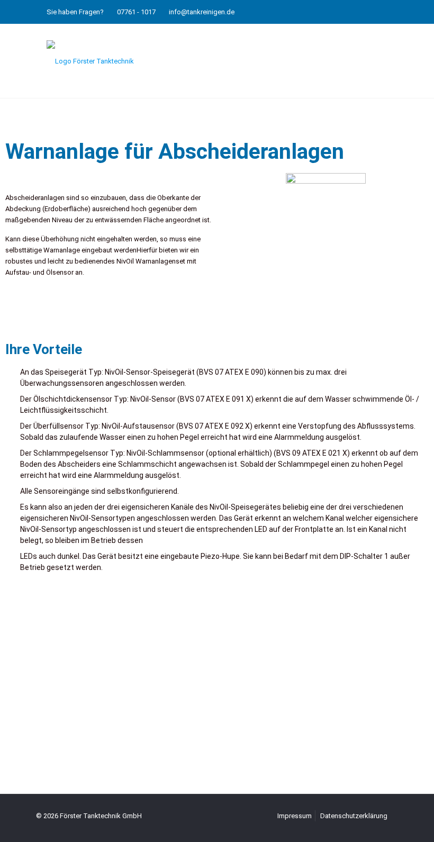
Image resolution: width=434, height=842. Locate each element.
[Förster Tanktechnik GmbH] (90, 61)
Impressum (294, 816)
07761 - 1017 (136, 12)
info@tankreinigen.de (201, 12)
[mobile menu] (381, 61)
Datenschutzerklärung (353, 816)
